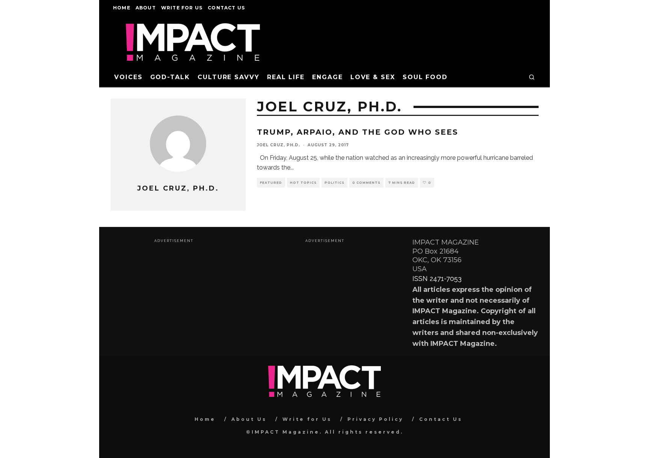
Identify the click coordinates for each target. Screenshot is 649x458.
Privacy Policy (375, 419)
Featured (271, 183)
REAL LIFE (286, 77)
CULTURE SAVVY (229, 77)
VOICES (128, 77)
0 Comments (366, 183)
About (146, 8)
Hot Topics (303, 183)
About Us (249, 419)
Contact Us (226, 8)
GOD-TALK (170, 77)
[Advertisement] (173, 296)
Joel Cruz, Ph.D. (278, 145)
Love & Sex (372, 77)
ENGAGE (327, 77)
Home (121, 8)
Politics (334, 183)
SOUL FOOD (425, 77)
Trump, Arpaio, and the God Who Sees (357, 132)
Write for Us (181, 8)
